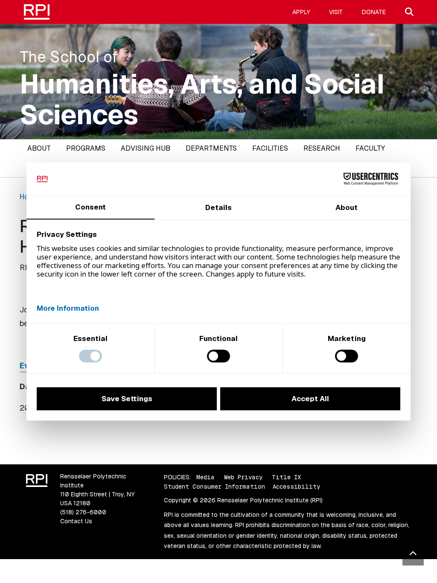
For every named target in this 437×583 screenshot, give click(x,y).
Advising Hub (145, 148)
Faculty (370, 148)
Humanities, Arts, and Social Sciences (202, 99)
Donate (374, 12)
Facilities (270, 148)
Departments (211, 148)
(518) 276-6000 (83, 512)
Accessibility (296, 486)
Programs (85, 148)
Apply (301, 12)
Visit (336, 12)
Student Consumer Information (214, 486)
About (39, 148)
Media (205, 477)
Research (321, 148)
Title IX (286, 477)
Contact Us (76, 521)
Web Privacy (243, 477)
